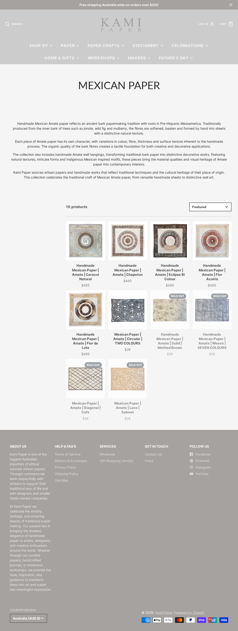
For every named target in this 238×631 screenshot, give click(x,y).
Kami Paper (164, 612)
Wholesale (107, 454)
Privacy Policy (65, 467)
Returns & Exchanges (71, 461)
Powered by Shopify (189, 612)
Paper (68, 45)
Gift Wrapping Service (116, 461)
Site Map (61, 480)
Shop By (38, 45)
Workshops (101, 58)
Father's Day (173, 58)
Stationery (145, 45)
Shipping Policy (66, 474)
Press (149, 461)
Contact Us (153, 454)
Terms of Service (67, 454)
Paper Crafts (104, 45)
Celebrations (188, 45)
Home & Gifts (59, 58)
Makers (137, 58)
